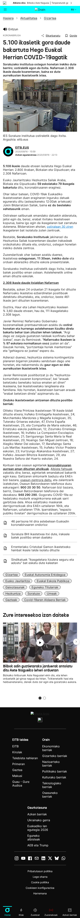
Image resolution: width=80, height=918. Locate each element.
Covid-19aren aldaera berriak (45, 600)
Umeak (52, 593)
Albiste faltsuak (61, 469)
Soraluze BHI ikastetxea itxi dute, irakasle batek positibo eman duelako (40, 535)
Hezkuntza (12, 593)
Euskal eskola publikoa (53, 581)
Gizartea (11, 575)
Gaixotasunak (15, 587)
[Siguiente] (71, 3)
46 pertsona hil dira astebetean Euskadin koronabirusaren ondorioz (40, 522)
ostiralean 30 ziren (60, 226)
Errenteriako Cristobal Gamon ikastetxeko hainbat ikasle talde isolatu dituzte (41, 548)
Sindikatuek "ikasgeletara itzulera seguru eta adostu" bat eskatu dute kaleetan (42, 561)
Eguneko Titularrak (45, 587)
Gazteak (11, 600)
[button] (76, 642)
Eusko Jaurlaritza (17, 581)
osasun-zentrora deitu (35, 480)
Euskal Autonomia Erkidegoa (45, 575)
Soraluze (34, 593)
